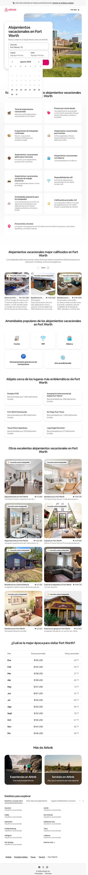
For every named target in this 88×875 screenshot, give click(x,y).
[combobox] (28, 47)
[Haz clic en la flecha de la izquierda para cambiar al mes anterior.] (12, 62)
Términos (48, 873)
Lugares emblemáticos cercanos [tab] (63, 801)
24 (17, 90)
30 (12, 94)
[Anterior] (38, 268)
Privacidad (39, 873)
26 (25, 90)
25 (21, 90)
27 (30, 90)
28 (34, 90)
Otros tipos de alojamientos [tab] (36, 801)
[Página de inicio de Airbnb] (10, 9)
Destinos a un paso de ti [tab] (14, 801)
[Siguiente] (48, 268)
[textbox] (18, 55)
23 (12, 90)
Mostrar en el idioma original (63, 3)
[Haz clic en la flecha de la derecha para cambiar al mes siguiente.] (38, 62)
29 (39, 90)
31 (16, 94)
